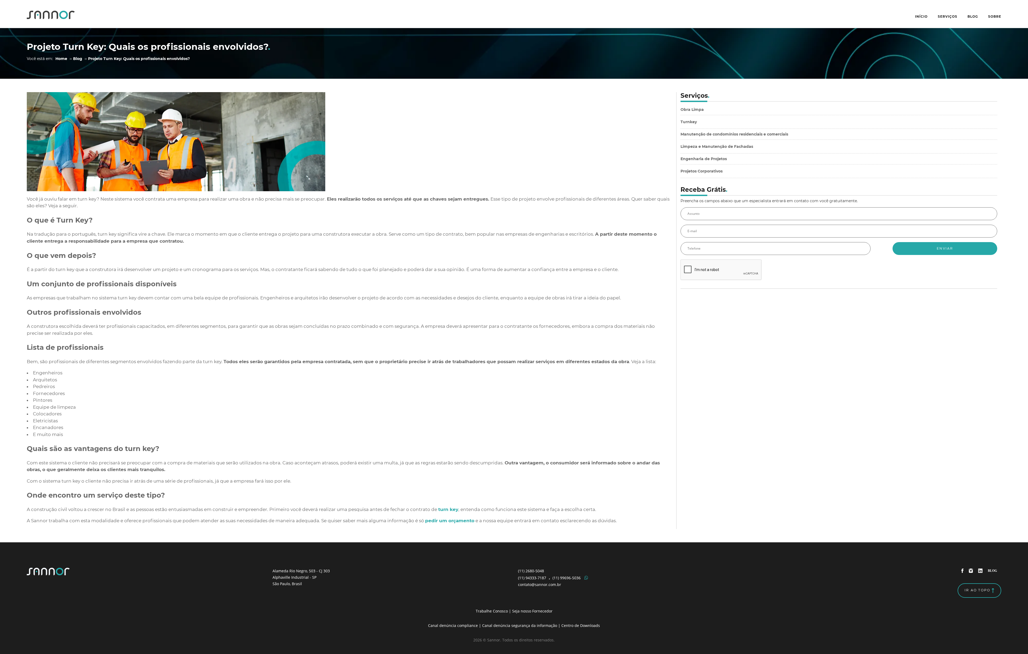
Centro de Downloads (580, 625)
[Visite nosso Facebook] (962, 570)
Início (921, 16)
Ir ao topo (978, 590)
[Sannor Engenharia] (51, 14)
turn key (448, 509)
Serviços (947, 16)
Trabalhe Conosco (492, 611)
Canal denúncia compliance (453, 625)
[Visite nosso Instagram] (971, 570)
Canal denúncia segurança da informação (519, 625)
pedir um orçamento (449, 520)
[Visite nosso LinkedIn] (981, 570)
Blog (972, 16)
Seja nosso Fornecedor (532, 611)
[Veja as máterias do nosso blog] (992, 570)
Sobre (994, 16)
